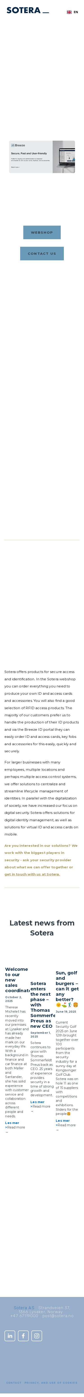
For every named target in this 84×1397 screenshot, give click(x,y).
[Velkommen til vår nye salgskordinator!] (17, 958)
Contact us (42, 253)
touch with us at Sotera (37, 874)
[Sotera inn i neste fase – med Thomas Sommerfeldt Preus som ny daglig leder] (42, 965)
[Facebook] (23, 1336)
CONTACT (14, 1382)
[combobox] (72, 12)
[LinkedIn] (9, 1336)
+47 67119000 (24, 1316)
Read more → (15, 1129)
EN (76, 12)
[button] (72, 947)
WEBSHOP (42, 232)
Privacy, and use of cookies (51, 1382)
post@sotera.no (58, 1316)
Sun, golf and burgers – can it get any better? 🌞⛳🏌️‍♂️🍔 (67, 989)
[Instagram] (36, 1336)
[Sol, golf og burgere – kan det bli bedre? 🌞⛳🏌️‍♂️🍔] (68, 960)
